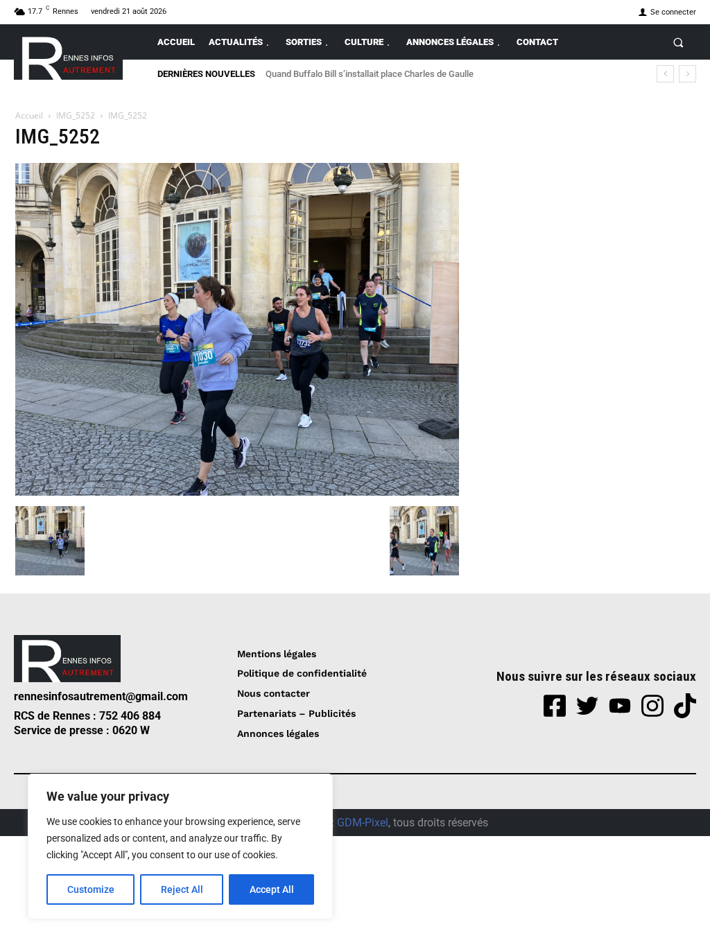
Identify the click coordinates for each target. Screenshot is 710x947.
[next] (687, 73)
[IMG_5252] (237, 491)
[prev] (665, 73)
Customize (90, 889)
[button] (678, 42)
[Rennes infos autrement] (68, 56)
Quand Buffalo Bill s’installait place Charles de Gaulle (370, 74)
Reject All (182, 889)
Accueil (29, 115)
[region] (180, 846)
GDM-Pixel (362, 822)
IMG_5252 (75, 115)
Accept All (272, 889)
